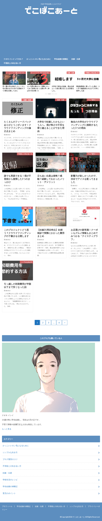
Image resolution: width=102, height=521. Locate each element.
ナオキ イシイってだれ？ (13, 59)
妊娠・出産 (75, 59)
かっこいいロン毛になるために (39, 59)
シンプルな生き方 (10, 452)
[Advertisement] (51, 36)
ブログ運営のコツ (10, 459)
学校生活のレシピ (10, 479)
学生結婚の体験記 (61, 59)
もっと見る (6, 429)
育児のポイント (9, 493)
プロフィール (7, 506)
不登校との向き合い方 (12, 63)
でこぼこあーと (79, 517)
